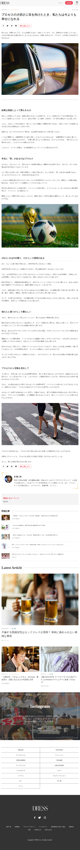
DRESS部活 (59, 750)
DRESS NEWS (45, 686)
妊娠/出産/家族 (59, 765)
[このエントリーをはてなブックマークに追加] (11, 25)
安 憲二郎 (17, 477)
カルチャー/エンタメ (59, 775)
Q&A (29, 829)
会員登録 (69, 3)
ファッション (59, 755)
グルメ (59, 770)
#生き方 (5, 501)
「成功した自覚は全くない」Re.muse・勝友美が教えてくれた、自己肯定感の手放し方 (35, 535)
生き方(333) (75, 10)
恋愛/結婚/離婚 (20, 760)
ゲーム (21, 786)
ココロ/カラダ (20, 770)
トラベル (20, 775)
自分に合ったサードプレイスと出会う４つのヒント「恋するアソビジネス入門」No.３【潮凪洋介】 (38, 554)
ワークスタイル (20, 765)
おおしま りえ (5, 640)
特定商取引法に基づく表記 (58, 826)
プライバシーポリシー (29, 826)
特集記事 (20, 750)
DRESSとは (38, 829)
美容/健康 (59, 760)
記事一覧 (8, 826)
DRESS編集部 (16, 518)
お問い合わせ (48, 829)
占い (20, 781)
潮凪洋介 (14, 557)
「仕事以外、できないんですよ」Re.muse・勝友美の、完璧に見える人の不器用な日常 (35, 515)
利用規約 (17, 826)
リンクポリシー (43, 826)
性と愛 (14, 628)
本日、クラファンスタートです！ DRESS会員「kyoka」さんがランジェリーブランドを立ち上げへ (38, 544)
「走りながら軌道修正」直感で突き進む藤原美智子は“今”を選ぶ (28, 525)
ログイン (60, 3)
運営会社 (71, 826)
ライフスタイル (14, 10)
